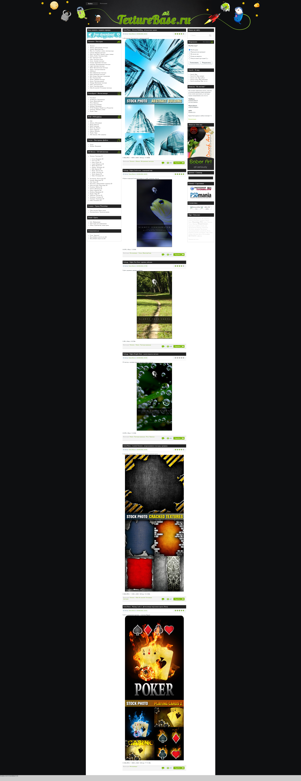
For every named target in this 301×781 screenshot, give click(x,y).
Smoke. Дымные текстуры (97, 79)
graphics (202, 220)
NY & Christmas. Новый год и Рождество (101, 108)
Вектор (195, 224)
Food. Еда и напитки (96, 104)
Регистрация (103, 3)
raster (205, 222)
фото (200, 234)
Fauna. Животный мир (96, 101)
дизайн (202, 225)
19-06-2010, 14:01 (142, 610)
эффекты (199, 236)
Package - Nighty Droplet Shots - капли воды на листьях (140, 354)
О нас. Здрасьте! (94, 235)
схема (210, 232)
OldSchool (93, 71)
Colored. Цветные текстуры (97, 52)
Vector (91, 144)
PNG (201, 222)
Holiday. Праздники (95, 146)
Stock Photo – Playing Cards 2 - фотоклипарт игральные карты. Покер (145, 607)
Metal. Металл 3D (97, 165)
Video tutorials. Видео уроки (98, 210)
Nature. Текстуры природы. (143, 345)
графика (197, 225)
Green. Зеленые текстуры (97, 61)
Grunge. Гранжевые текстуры (98, 62)
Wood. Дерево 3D (97, 174)
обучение (191, 229)
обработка (205, 227)
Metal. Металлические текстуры (99, 67)
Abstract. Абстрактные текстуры (99, 47)
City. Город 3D (94, 182)
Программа (203, 229)
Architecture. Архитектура (97, 99)
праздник (197, 229)
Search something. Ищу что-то (198, 81)
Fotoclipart (93, 97)
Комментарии (192, 119)
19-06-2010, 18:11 (142, 34)
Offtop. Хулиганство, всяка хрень (99, 225)
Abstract (190, 218)
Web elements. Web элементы (98, 134)
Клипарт (199, 227)
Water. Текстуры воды (96, 84)
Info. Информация (95, 222)
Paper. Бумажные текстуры (97, 74)
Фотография (206, 234)
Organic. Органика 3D (98, 167)
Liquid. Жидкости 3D (98, 164)
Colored (190, 220)
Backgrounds (197, 218)
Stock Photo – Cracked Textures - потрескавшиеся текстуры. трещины (145, 446)
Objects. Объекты (95, 131)
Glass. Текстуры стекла (96, 59)
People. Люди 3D (94, 193)
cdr (202, 219)
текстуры (195, 234)
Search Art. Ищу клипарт (197, 76)
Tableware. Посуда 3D (96, 195)
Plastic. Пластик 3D (97, 170)
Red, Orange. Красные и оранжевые (100, 76)
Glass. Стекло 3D (96, 162)
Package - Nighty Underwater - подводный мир (137, 170)
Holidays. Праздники (96, 106)
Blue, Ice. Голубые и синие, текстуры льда (102, 51)
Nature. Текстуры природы (97, 69)
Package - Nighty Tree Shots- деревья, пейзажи (137, 262)
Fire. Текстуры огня (95, 57)
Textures (92, 46)
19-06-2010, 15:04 (142, 357)
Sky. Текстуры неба (95, 77)
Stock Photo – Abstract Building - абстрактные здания (140, 30)
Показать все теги (193, 239)
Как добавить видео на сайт (98, 238)
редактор (191, 232)
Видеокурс (203, 223)
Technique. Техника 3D (96, 197)
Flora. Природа (94, 102)
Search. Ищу (193, 74)
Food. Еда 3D (95, 160)
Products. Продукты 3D (96, 192)
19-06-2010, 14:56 (142, 449)
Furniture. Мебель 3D (96, 187)
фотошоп (192, 236)
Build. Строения (94, 126)
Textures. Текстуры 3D (96, 156)
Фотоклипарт (133, 253)
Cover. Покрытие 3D (97, 159)
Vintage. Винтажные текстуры (98, 83)
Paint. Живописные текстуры (98, 72)
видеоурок (191, 225)
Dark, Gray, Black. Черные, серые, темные (101, 54)
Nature (207, 220)
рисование (202, 232)
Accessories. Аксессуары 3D (98, 178)
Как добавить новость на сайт (98, 237)
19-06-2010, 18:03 (142, 174)
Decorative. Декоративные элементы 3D (101, 183)
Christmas (206, 218)
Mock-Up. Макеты (95, 128)
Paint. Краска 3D (96, 169)
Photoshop (195, 222)
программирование (193, 231)
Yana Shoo (132, 34)
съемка (190, 234)
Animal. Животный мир (96, 49)
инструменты (192, 227)
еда (206, 225)
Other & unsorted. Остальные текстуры (101, 88)
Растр (208, 231)
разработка (203, 231)
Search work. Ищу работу (197, 77)
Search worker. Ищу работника (199, 79)
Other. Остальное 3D (95, 200)
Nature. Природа (94, 129)
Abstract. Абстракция (96, 123)
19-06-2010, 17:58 (142, 266)
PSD (91, 121)
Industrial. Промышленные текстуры (100, 64)
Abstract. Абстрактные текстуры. (145, 161)
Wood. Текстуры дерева (96, 86)
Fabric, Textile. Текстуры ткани (98, 56)
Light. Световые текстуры (97, 66)
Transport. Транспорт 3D (97, 198)
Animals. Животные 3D (96, 180)
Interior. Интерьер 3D (96, 188)
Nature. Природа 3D (95, 190)
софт (207, 232)
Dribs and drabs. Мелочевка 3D (98, 185)
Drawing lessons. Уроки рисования (99, 212)
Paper (190, 222)
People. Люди (93, 111)
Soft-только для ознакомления (98, 223)
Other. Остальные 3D (97, 175)
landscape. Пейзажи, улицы (97, 109)
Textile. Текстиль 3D (97, 172)
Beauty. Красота (94, 124)
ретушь (196, 232)
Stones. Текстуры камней (97, 81)
